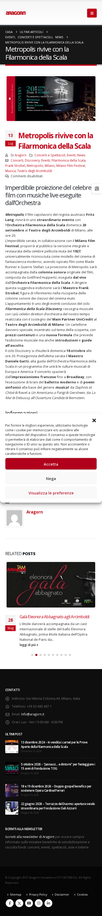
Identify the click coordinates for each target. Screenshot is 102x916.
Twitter (19, 903)
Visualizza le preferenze (51, 492)
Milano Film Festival (70, 165)
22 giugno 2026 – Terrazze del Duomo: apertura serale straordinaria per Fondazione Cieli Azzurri (58, 806)
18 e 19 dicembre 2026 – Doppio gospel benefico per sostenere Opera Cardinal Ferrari (56, 788)
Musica (10, 171)
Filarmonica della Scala (69, 160)
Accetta (51, 463)
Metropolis (35, 165)
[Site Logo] (15, 13)
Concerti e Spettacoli (50, 155)
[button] (94, 420)
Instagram (39, 903)
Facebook (10, 903)
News (81, 155)
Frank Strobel (15, 165)
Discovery (32, 160)
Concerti (17, 160)
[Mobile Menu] (92, 13)
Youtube (29, 903)
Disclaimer (62, 894)
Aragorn (20, 155)
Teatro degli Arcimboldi (34, 171)
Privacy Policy (38, 894)
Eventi (71, 155)
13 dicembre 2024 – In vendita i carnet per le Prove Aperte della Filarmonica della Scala (54, 744)
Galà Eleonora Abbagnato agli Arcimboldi (54, 617)
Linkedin (48, 903)
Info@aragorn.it (32, 714)
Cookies (82, 894)
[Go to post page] (51, 585)
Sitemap (15, 894)
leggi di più (28, 645)
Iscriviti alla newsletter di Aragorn (29, 837)
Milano (50, 165)
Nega (51, 478)
